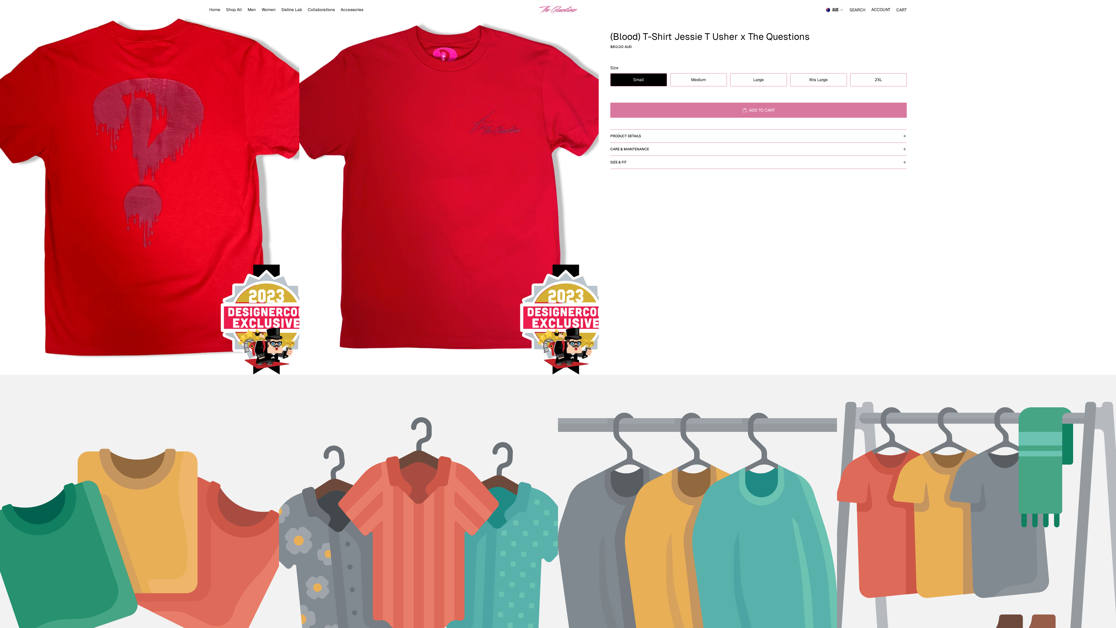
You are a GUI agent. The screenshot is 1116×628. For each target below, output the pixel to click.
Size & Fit (618, 162)
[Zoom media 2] (449, 187)
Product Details (625, 136)
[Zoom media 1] (149, 187)
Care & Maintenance (629, 149)
